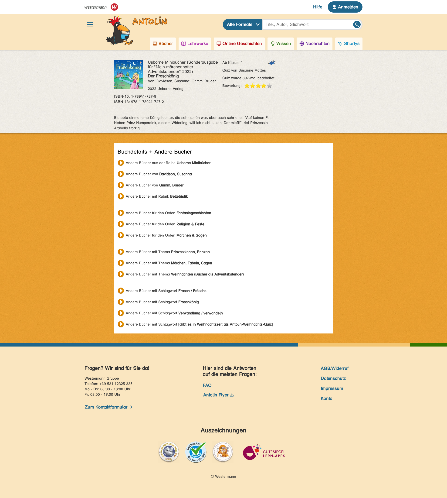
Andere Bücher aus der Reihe (168, 163)
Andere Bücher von (159, 174)
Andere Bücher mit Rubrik (157, 196)
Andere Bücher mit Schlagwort (166, 290)
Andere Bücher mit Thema (168, 252)
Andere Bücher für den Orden (168, 213)
